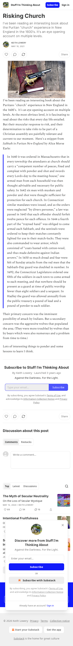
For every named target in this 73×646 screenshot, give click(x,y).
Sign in (65, 5)
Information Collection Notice (47, 592)
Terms (44, 620)
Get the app (54, 629)
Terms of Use (56, 588)
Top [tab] (7, 486)
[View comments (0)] (14, 54)
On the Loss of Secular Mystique (22, 500)
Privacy (34, 620)
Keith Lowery (18, 43)
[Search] (66, 486)
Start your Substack (27, 629)
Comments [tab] (11, 442)
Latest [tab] (16, 486)
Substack (19, 638)
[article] (36, 503)
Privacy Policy (39, 595)
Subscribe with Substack (39, 580)
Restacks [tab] (26, 442)
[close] (63, 525)
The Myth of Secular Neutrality (26, 496)
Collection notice (60, 620)
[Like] (6, 54)
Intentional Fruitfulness (20, 518)
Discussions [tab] (30, 486)
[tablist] (18, 442)
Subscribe (52, 5)
